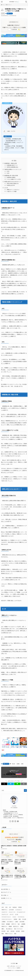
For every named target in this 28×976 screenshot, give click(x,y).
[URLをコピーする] (24, 784)
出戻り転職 (22, 921)
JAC (10, 907)
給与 (8, 931)
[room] (15, 821)
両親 (20, 919)
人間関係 (3, 921)
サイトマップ (18, 966)
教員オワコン (4, 926)
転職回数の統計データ (12, 165)
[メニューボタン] (2, 2)
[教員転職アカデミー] (14, 2)
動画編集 (8, 924)
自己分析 (12, 931)
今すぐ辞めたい (10, 921)
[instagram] (13, 821)
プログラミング (5, 914)
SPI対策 (20, 907)
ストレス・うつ (12, 912)
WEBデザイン (4, 909)
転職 (22, 763)
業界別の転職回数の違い (13, 167)
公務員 (16, 921)
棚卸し (3, 928)
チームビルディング (21, 912)
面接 (15, 933)
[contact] (18, 821)
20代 (8, 171)
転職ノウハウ (9, 13)
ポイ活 (16, 914)
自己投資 (18, 931)
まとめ (6, 187)
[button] (4, 784)
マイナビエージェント (6, 916)
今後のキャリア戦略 (11, 191)
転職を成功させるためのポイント (12, 181)
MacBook (15, 907)
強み (19, 924)
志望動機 (23, 924)
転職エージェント (8, 933)
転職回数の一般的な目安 (10, 163)
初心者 (13, 763)
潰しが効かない (9, 928)
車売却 (22, 931)
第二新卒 (3, 931)
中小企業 (24, 919)
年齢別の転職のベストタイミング (12, 169)
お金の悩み (6, 889)
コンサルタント (18, 909)
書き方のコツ (16, 926)
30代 (8, 173)
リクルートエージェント (7, 919)
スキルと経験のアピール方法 (14, 179)
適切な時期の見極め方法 (13, 183)
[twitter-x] (10, 821)
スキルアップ (7, 892)
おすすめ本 (11, 909)
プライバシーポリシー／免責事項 (14, 967)
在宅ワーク (14, 924)
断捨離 (10, 926)
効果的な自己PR (11, 185)
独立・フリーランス (18, 928)
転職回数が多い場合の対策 (11, 175)
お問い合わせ (12, 966)
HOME (8, 966)
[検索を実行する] (25, 790)
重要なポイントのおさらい (13, 189)
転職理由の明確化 (11, 177)
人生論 (5, 895)
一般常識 (15, 919)
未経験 (18, 763)
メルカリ (14, 916)
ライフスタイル (21, 916)
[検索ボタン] (26, 2)
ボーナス (11, 914)
